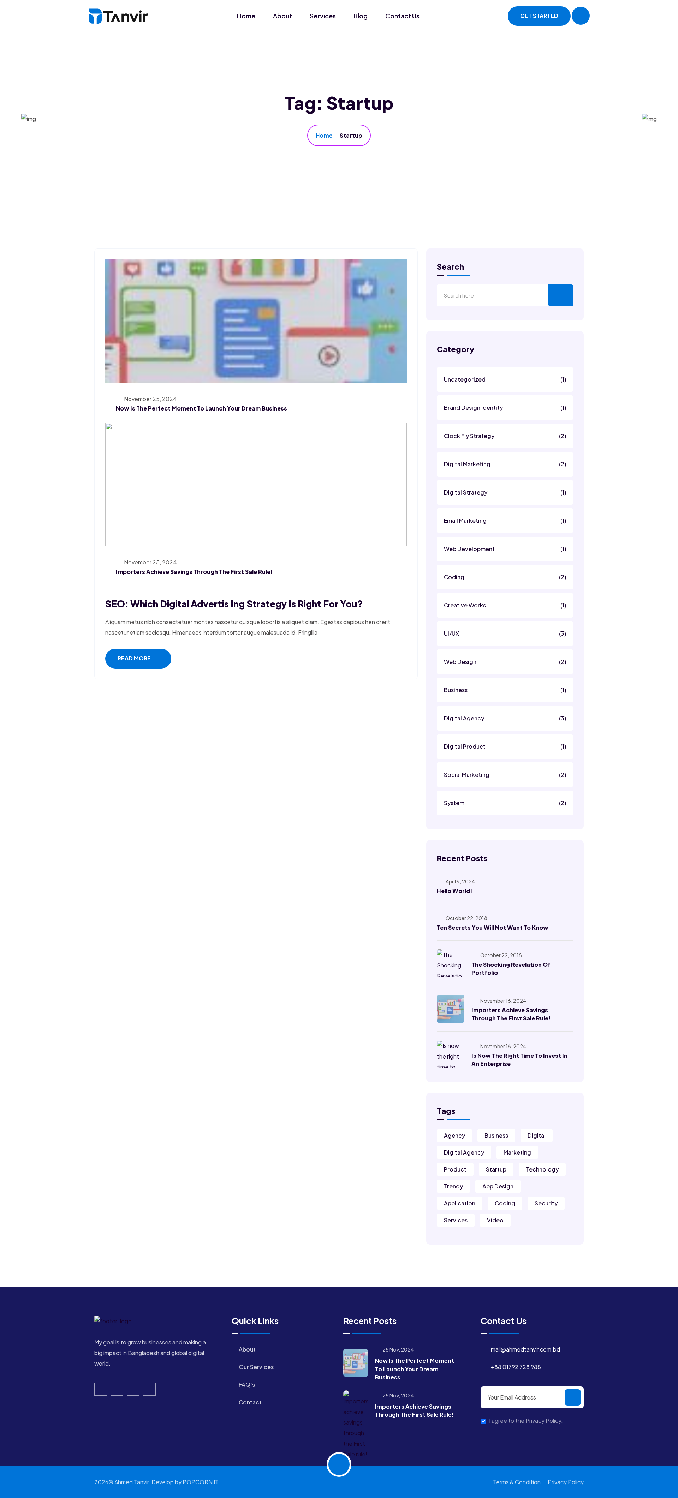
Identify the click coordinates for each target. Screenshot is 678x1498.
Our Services (256, 1367)
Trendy (453, 1186)
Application (459, 1203)
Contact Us (402, 16)
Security (546, 1203)
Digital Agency (505, 718)
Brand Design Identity (505, 407)
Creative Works (505, 605)
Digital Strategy (505, 492)
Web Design (505, 661)
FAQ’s (247, 1384)
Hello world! (454, 890)
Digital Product (505, 746)
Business (505, 690)
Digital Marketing (505, 464)
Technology (542, 1169)
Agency (454, 1135)
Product (455, 1169)
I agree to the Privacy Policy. (526, 1420)
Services (323, 16)
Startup (496, 1169)
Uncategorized (505, 379)
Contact (250, 1402)
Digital (537, 1135)
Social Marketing (505, 774)
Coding (505, 577)
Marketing (517, 1152)
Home (246, 16)
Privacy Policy (566, 1482)
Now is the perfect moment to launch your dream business (201, 408)
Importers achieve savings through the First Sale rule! (194, 571)
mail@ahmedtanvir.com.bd (525, 1349)
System (505, 803)
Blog (360, 16)
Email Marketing (505, 520)
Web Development (505, 548)
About (282, 16)
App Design (497, 1186)
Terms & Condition (517, 1482)
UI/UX (505, 633)
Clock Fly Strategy (505, 435)
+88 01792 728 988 (516, 1367)
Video (495, 1220)
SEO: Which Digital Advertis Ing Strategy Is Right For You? (234, 604)
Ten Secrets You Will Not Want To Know (492, 927)
